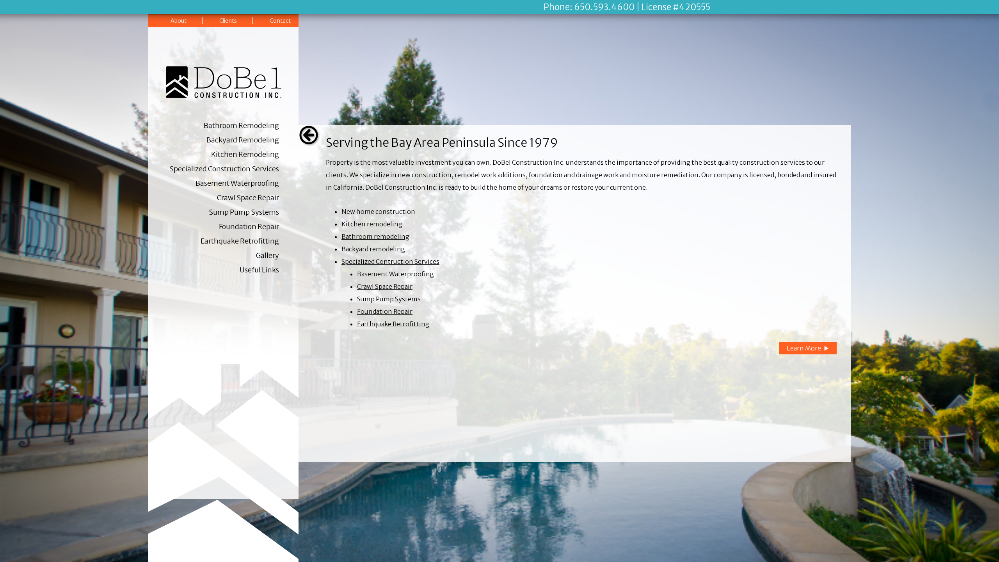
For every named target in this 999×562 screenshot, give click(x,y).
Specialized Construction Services (224, 168)
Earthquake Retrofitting (240, 241)
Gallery (267, 255)
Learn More (804, 348)
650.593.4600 (604, 7)
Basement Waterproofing (237, 183)
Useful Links (259, 269)
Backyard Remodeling (242, 139)
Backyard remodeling (373, 249)
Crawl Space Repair (248, 197)
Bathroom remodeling (375, 236)
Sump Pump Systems (244, 212)
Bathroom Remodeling (241, 125)
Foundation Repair (249, 226)
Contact (280, 20)
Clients (228, 20)
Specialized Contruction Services (390, 261)
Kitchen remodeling (371, 224)
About (179, 20)
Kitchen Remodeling (245, 154)
